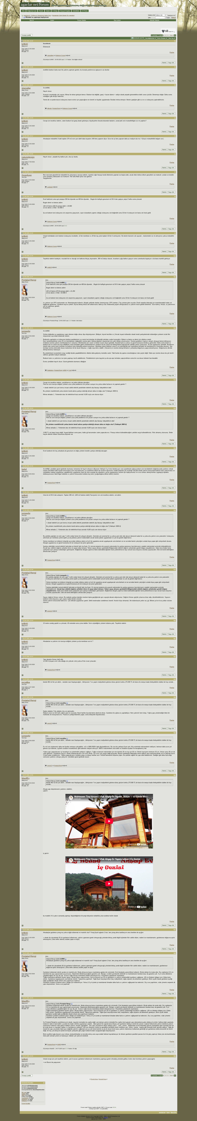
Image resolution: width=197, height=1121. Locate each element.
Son (171, 35)
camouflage (50, 55)
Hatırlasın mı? (171, 15)
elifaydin (49, 108)
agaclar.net (27, 15)
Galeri (48, 11)
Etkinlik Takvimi (154, 20)
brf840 (25, 44)
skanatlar (26, 88)
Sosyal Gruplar (65, 11)
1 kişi (70, 370)
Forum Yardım (81, 20)
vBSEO (106, 1117)
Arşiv (168, 1112)
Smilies (24, 1094)
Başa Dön (174, 1112)
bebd (24, 469)
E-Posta (84, 11)
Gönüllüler (76, 11)
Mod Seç (171, 38)
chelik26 (49, 267)
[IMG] (23, 1095)
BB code (24, 1092)
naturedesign (28, 157)
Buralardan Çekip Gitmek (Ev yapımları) (63, 15)
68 (169, 31)
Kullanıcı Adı (151, 15)
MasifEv (26, 778)
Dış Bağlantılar (149, 38)
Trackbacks (25, 1098)
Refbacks (24, 1100)
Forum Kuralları (26, 1103)
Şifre (149, 17)
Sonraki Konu (102, 1079)
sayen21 (49, 723)
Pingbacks (24, 1099)
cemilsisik (50, 187)
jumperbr (26, 331)
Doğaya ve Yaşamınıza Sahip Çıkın (41, 15)
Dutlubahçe (50, 370)
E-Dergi (55, 11)
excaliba (26, 682)
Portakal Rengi (56, 108)
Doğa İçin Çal (31, 11)
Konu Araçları (161, 38)
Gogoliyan (27, 175)
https (173, 17)
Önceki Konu (94, 1079)
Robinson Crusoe (60, 55)
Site (23, 11)
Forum (41, 11)
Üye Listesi (117, 20)
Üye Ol (32, 20)
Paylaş (172, 52)
